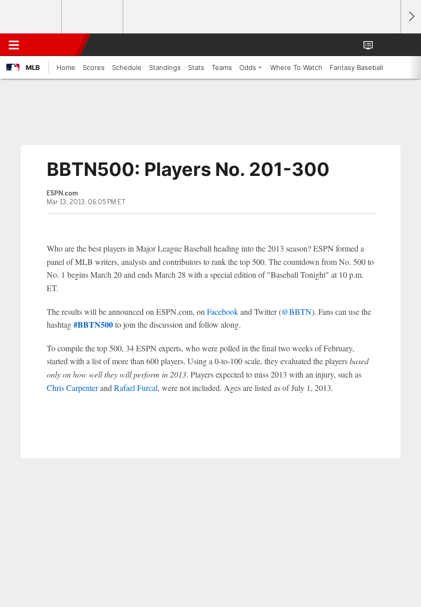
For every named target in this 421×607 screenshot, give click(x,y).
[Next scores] (410, 16)
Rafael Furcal (136, 387)
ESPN (54, 44)
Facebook (222, 311)
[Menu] (14, 44)
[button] (387, 44)
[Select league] (31, 17)
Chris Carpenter (72, 387)
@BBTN (296, 311)
